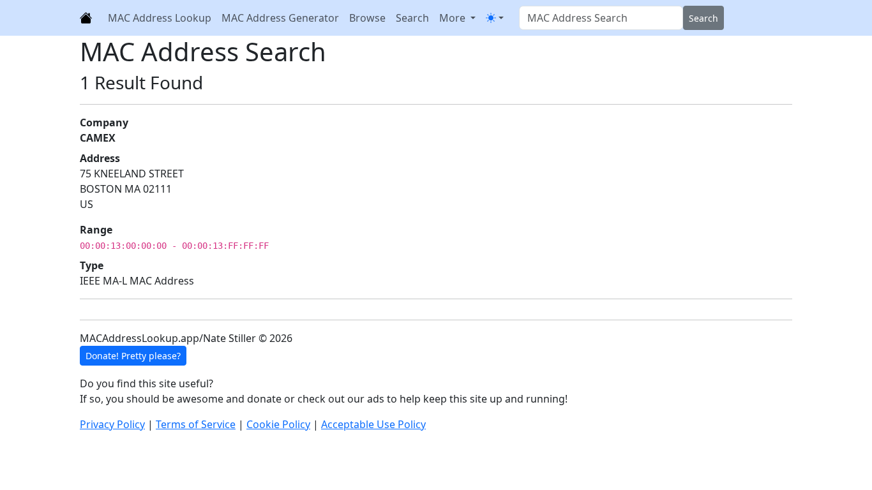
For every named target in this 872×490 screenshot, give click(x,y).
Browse (367, 18)
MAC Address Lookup (159, 18)
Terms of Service (196, 424)
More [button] (453, 18)
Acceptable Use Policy (373, 424)
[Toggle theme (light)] (495, 18)
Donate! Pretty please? (133, 356)
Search (412, 18)
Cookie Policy (278, 424)
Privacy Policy (112, 424)
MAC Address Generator (280, 18)
